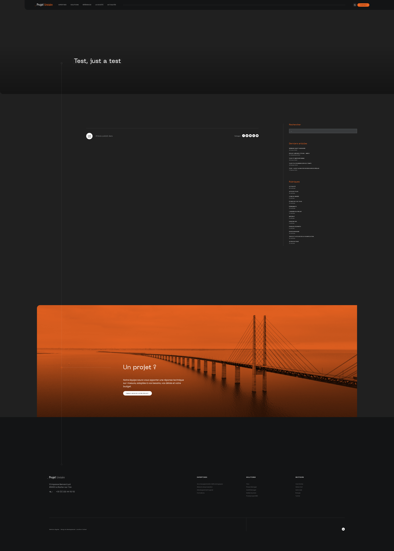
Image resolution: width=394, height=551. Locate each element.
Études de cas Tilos (295, 201)
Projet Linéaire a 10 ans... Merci (299, 153)
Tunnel (298, 496)
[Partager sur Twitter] (247, 135)
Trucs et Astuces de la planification (301, 236)
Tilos (247, 484)
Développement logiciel (205, 490)
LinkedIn (354, 4)
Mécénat (292, 216)
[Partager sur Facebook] (243, 135)
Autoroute (299, 490)
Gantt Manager (251, 490)
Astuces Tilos (293, 191)
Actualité (292, 186)
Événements (293, 206)
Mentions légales (54, 529)
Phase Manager (294, 231)
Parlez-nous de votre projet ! (137, 393)
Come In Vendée (294, 196)
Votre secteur (294, 241)
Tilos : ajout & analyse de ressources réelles (304, 168)
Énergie (298, 493)
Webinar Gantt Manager (297, 148)
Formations (200, 493)
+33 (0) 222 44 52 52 (65, 491)
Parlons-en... (293, 221)
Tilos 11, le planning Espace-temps (300, 163)
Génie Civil (299, 487)
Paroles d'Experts (295, 226)
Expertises (62, 5)
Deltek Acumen (251, 493)
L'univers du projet (295, 211)
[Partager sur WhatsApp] (250, 135)
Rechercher (295, 125)
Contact (363, 5)
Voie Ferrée (299, 484)
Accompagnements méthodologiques (210, 484)
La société (99, 5)
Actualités (111, 5)
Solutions (75, 5)
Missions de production (204, 487)
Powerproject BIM (252, 496)
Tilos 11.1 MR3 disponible (297, 158)
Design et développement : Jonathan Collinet (73, 529)
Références (87, 5)
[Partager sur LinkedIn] (253, 135)
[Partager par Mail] (257, 135)
